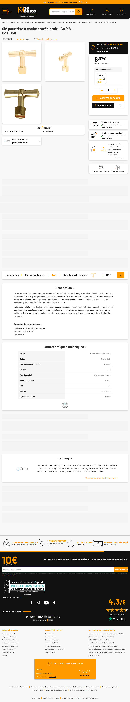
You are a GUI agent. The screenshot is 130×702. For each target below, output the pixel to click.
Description (12, 274)
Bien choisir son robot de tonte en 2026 (101, 637)
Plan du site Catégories (75, 687)
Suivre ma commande (52, 640)
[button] (7, 12)
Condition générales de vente (18, 687)
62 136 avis (121, 614)
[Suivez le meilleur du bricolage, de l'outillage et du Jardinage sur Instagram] (38, 603)
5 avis (27, 39)
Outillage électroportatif (109, 687)
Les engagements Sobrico (10, 643)
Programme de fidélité (9, 649)
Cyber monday (48, 698)
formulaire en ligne (47, 673)
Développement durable (90, 698)
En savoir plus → (119, 158)
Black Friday (36, 698)
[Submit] (78, 11)
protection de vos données (9, 575)
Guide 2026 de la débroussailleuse (99, 640)
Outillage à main (38, 690)
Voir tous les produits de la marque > (101, 478)
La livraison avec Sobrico (10, 646)
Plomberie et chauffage (77, 690)
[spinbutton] (108, 90)
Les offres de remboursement (54, 649)
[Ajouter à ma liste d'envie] (120, 105)
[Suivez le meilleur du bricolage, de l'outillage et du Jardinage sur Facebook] (31, 603)
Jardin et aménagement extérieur (21, 23)
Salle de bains (92, 690)
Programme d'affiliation (9, 637)
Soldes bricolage (67, 698)
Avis (53, 274)
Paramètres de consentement (54, 687)
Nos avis (4, 655)
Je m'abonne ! (121, 569)
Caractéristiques (34, 274)
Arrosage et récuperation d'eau (45, 23)
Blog (77, 698)
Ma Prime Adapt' (50, 652)
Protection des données (53, 646)
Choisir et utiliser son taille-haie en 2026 (101, 643)
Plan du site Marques (92, 687)
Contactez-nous (50, 637)
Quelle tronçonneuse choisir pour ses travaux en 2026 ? (106, 634)
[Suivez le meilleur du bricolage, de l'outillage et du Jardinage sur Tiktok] (54, 603)
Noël (57, 698)
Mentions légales (36, 687)
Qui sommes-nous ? (8, 634)
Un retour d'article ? (51, 643)
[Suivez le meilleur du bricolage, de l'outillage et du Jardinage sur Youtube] (46, 603)
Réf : (4, 39)
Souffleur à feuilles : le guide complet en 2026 (103, 646)
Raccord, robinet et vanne (67, 23)
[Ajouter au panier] (120, 275)
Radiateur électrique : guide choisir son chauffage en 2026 (107, 649)
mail (40, 669)
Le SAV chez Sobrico (8, 652)
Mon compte (49, 634)
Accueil (4, 23)
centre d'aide (52, 677)
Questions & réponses (75, 274)
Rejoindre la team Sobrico (10, 640)
